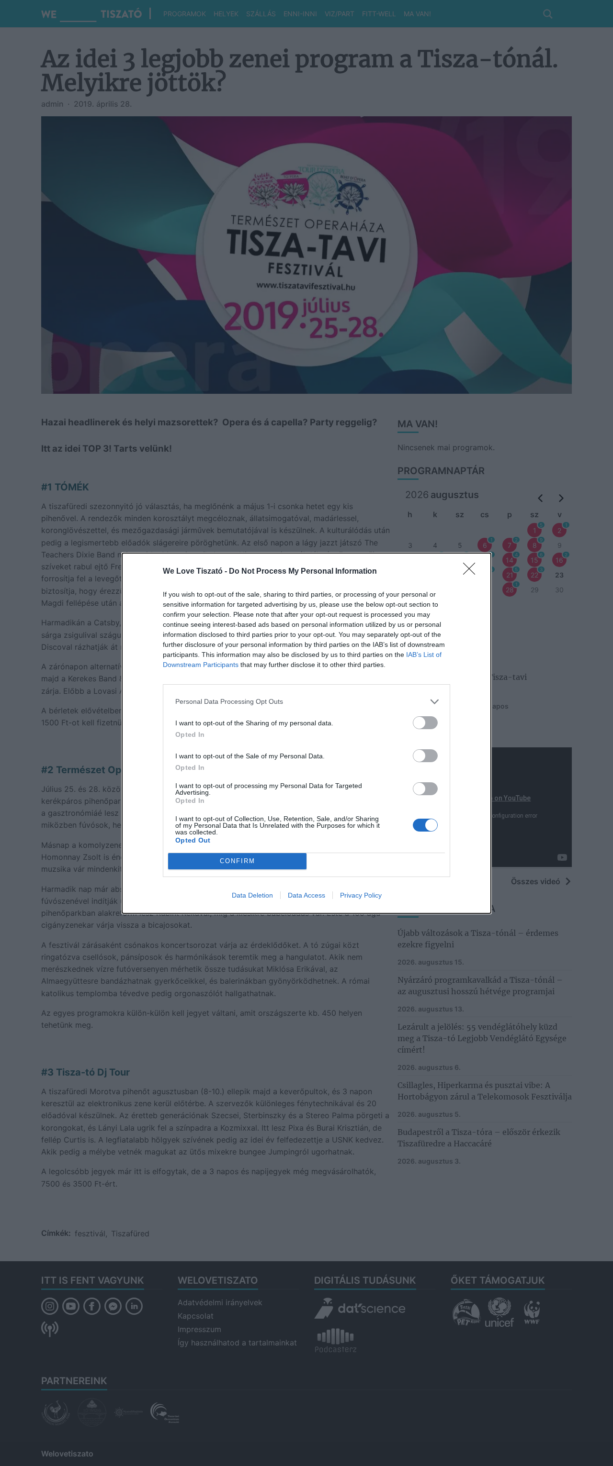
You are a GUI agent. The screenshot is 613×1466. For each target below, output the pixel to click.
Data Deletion (252, 895)
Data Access (306, 895)
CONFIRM (237, 861)
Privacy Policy (361, 895)
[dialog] (306, 733)
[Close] (472, 572)
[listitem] (306, 702)
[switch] (425, 722)
